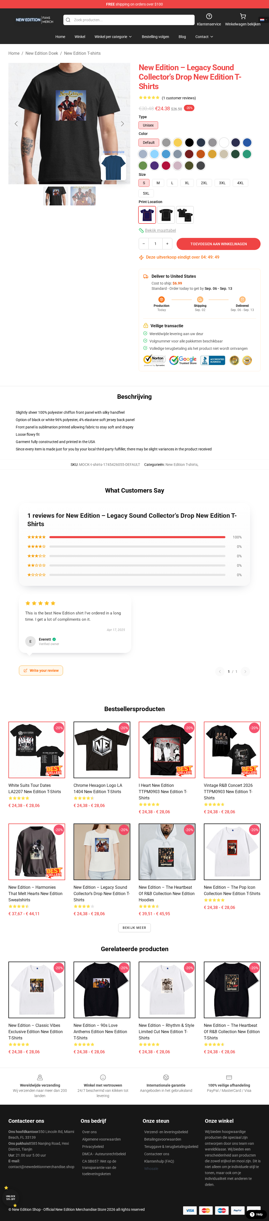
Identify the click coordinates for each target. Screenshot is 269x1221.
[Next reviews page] (245, 671)
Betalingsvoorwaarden (162, 1139)
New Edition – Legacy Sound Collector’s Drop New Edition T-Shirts (102, 893)
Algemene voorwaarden (101, 1139)
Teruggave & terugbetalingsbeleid (171, 1146)
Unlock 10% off (10, 1198)
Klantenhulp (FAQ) (159, 1161)
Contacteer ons (156, 1154)
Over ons (89, 1132)
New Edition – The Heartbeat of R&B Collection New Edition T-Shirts (232, 1031)
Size (142, 174)
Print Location (150, 202)
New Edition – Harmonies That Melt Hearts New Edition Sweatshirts (35, 893)
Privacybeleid (93, 1146)
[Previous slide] (16, 123)
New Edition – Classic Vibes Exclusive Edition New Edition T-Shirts (35, 1031)
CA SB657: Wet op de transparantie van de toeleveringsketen (99, 1167)
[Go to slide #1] (55, 196)
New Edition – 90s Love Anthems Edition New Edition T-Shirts (100, 1031)
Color (143, 134)
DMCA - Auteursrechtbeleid (104, 1154)
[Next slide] (122, 123)
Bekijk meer (134, 928)
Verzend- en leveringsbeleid (166, 1132)
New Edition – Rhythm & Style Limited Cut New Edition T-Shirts (166, 1031)
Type (143, 117)
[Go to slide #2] (83, 196)
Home (13, 53)
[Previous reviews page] (220, 671)
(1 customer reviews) (179, 98)
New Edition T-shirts (82, 53)
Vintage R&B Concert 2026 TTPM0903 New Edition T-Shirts (228, 791)
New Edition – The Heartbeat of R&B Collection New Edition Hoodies (167, 893)
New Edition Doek (41, 53)
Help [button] (259, 1214)
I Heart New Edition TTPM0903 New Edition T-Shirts (163, 791)
